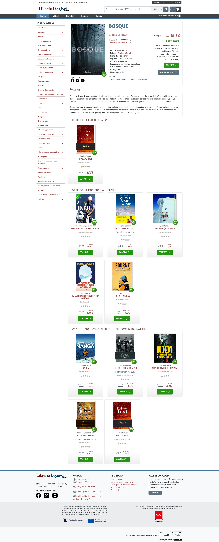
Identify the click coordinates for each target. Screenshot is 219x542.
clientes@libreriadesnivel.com (88, 491)
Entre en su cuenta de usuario (167, 16)
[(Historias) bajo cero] (164, 208)
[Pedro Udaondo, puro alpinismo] (85, 208)
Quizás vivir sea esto (125, 228)
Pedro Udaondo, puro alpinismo (85, 228)
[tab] (75, 90)
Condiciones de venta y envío (122, 482)
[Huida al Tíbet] (85, 138)
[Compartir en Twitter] (78, 80)
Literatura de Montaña (119, 79)
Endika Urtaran (117, 35)
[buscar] (165, 9)
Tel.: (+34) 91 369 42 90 (85, 486)
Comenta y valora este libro (119, 42)
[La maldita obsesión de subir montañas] (85, 276)
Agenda (157, 2)
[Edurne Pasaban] (122, 276)
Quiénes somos (44, 2)
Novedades (42, 28)
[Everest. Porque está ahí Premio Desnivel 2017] (125, 348)
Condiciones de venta (57, 2)
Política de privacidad (120, 487)
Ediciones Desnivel (125, 53)
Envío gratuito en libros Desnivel (76, 2)
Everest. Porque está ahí (125, 368)
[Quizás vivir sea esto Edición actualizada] (125, 208)
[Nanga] (85, 348)
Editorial (176, 2)
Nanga (85, 368)
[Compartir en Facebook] (72, 80)
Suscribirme (155, 493)
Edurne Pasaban (122, 296)
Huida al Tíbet (85, 159)
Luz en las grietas (85, 435)
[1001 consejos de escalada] (165, 348)
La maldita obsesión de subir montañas (85, 297)
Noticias (166, 2)
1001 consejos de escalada (164, 368)
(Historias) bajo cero (165, 228)
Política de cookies (118, 490)
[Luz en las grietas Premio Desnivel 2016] (85, 415)
